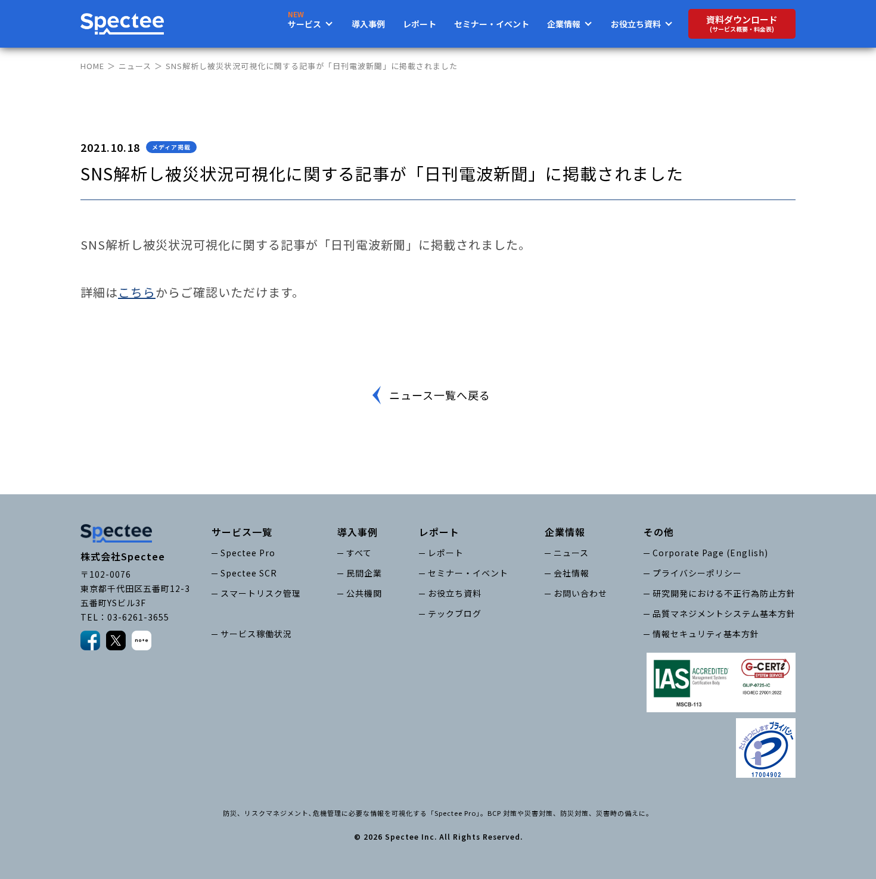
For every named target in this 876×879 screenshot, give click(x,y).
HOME (92, 65)
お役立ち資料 (455, 593)
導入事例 (368, 24)
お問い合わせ (580, 593)
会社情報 (571, 573)
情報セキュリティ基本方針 (706, 634)
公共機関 (364, 593)
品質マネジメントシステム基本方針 (724, 613)
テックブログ (455, 613)
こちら (137, 292)
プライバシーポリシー (697, 573)
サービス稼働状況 (256, 634)
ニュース (135, 65)
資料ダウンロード (742, 23)
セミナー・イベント (491, 24)
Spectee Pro (247, 553)
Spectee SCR (248, 573)
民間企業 (364, 573)
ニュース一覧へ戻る (439, 395)
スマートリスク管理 (260, 593)
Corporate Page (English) (710, 553)
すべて (359, 553)
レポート (419, 24)
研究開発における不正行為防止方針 (724, 593)
